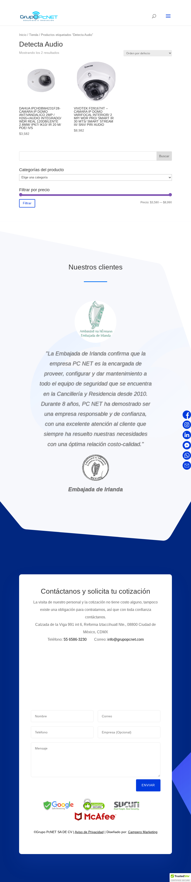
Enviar (148, 785)
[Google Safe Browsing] (58, 809)
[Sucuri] (127, 809)
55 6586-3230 (75, 639)
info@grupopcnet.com (125, 639)
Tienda (33, 35)
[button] (180, 877)
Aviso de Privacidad (89, 832)
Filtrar (27, 203)
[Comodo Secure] (94, 809)
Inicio (22, 35)
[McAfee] (95, 819)
